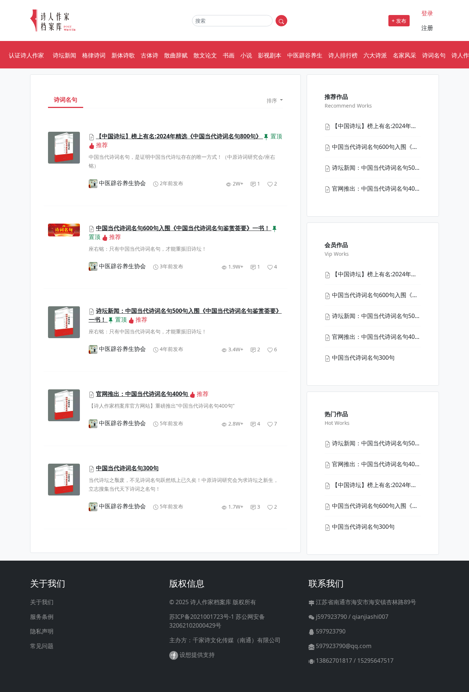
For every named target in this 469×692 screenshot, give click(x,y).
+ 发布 (399, 20)
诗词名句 (434, 55)
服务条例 (41, 617)
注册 (427, 28)
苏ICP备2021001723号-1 (201, 617)
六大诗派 (375, 55)
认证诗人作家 (26, 55)
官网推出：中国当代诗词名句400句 (142, 394)
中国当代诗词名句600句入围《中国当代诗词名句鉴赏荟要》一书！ (184, 228)
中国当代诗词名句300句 (127, 468)
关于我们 (41, 602)
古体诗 (149, 55)
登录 (427, 13)
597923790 (330, 631)
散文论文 (205, 55)
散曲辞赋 (176, 55)
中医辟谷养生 (304, 55)
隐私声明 (41, 631)
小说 (246, 55)
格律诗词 (94, 55)
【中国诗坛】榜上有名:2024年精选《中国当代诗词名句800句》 (179, 136)
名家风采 (404, 55)
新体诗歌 (123, 55)
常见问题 (41, 646)
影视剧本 (269, 55)
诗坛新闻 (64, 55)
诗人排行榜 (343, 55)
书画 (228, 55)
